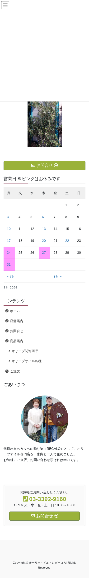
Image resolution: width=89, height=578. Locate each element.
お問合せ (16, 331)
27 (44, 252)
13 (44, 229)
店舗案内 (16, 321)
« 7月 (11, 276)
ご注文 (15, 371)
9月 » (58, 276)
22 (67, 241)
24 (9, 252)
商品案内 (16, 341)
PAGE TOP (82, 556)
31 (9, 264)
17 (9, 241)
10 (9, 229)
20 (44, 241)
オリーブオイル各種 (27, 361)
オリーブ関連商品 (25, 351)
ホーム (15, 311)
